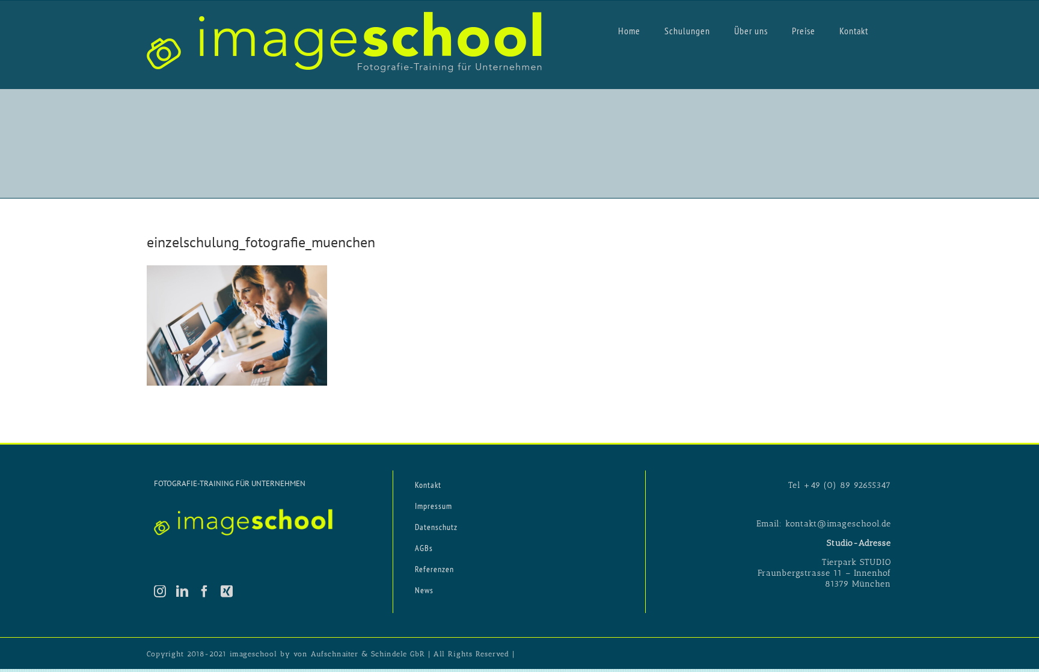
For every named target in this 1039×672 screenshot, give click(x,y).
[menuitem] (629, 30)
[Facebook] (204, 591)
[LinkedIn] (182, 591)
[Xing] (227, 591)
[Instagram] (160, 591)
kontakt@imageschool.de (838, 524)
